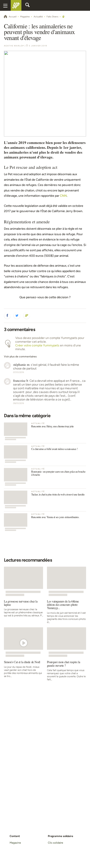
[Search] (27, 5)
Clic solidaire (55, 842)
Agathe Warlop (14, 46)
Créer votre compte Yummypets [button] (37, 345)
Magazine (15, 842)
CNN (63, 196)
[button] (7, 315)
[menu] (5, 5)
